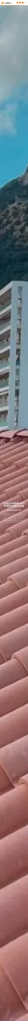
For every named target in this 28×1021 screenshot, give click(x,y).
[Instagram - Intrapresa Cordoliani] (22, 2)
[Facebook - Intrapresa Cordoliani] (20, 2)
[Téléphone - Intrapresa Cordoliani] (17, 2)
